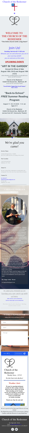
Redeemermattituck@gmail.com (8, 179)
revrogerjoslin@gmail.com (16, 424)
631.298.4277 (4, 178)
